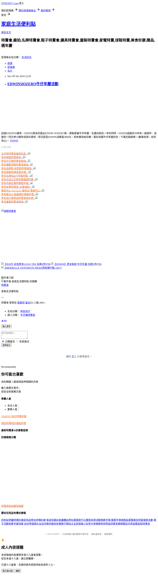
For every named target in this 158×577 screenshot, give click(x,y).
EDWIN (14, 140)
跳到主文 (6, 32)
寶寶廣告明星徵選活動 (140, 520)
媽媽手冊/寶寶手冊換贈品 (114, 520)
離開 (18, 571)
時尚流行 (25, 311)
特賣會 (5, 285)
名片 (9, 71)
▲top (4, 320)
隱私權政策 (96, 534)
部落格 (11, 67)
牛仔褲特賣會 (27, 315)
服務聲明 (108, 534)
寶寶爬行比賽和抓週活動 (87, 520)
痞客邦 (21, 302)
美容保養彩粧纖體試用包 (59, 520)
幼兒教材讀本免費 (51, 523)
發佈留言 (6, 345)
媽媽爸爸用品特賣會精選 (109, 523)
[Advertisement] (20, 108)
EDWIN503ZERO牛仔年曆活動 (32, 84)
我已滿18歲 (7, 571)
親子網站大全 (68, 523)
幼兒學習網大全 (32, 523)
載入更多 (6, 326)
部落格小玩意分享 (86, 523)
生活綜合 (26, 57)
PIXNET (55, 534)
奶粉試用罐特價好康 (12, 520)
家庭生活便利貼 (18, 24)
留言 (27, 302)
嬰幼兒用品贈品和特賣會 (136, 523)
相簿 (9, 63)
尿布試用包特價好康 (34, 520)
